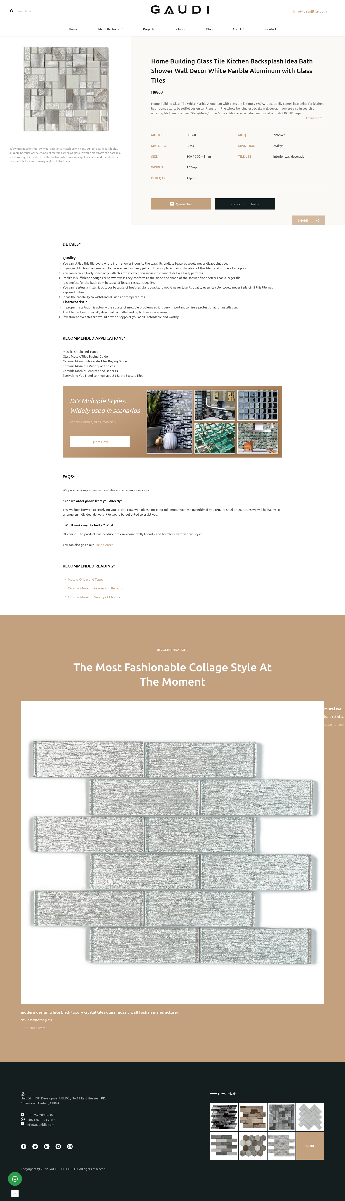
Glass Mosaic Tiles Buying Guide (85, 356)
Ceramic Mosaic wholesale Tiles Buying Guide (95, 361)
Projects (149, 29)
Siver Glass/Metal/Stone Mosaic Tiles (209, 113)
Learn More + (315, 118)
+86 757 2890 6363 (40, 1115)
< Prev (235, 204)
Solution (180, 29)
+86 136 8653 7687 (41, 1120)
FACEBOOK (285, 113)
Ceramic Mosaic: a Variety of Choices (89, 366)
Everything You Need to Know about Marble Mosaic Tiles (103, 375)
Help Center (104, 545)
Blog (209, 29)
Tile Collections (108, 29)
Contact (270, 29)
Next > (254, 204)
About (237, 29)
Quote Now (184, 204)
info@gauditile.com (310, 11)
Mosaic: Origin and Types (80, 351)
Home (73, 29)
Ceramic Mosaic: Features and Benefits (90, 371)
